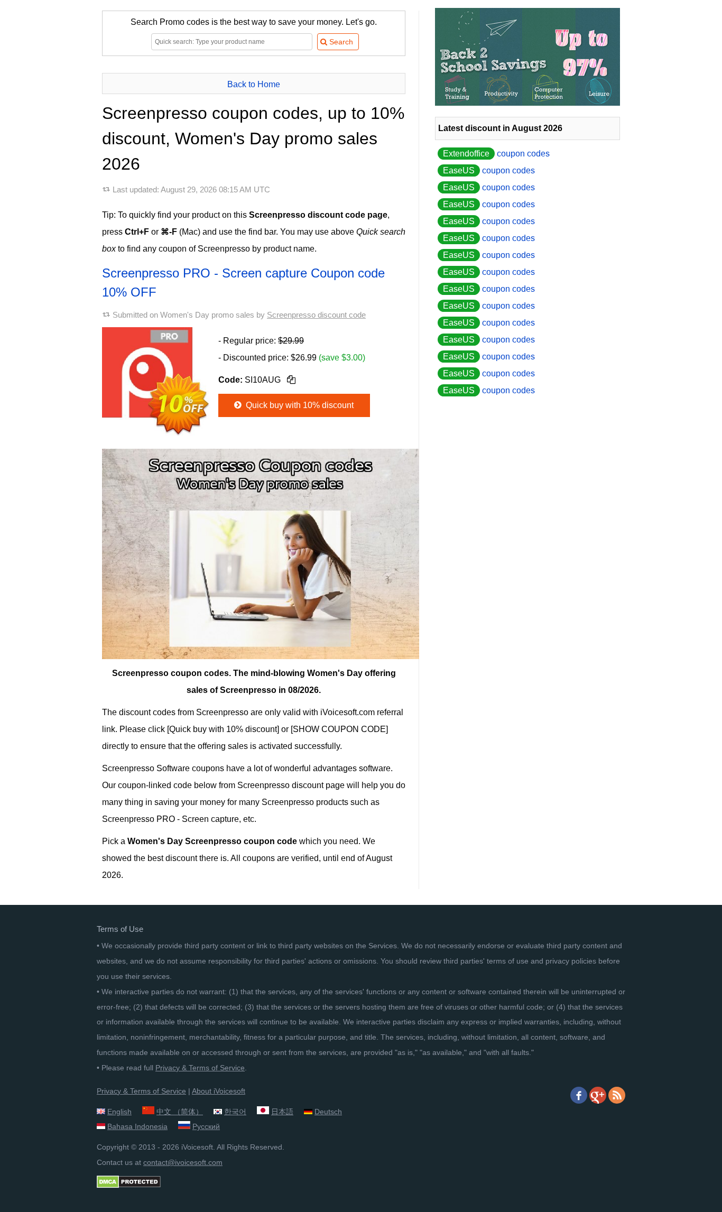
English (119, 1111)
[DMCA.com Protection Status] (129, 1185)
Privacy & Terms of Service (200, 1067)
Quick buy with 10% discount (299, 405)
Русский (206, 1126)
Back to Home (253, 84)
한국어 (235, 1111)
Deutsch (328, 1111)
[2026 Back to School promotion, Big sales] (527, 102)
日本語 (282, 1111)
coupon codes (496, 153)
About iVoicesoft (218, 1091)
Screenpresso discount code (316, 314)
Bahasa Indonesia (137, 1126)
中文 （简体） (179, 1111)
